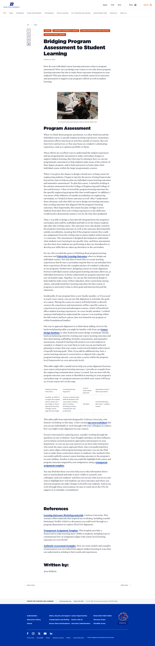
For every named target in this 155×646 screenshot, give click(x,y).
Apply (105, 5)
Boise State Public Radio (103, 616)
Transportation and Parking (59, 619)
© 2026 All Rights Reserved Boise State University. (100, 637)
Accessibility (40, 637)
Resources (113, 13)
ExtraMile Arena (99, 623)
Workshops (20, 13)
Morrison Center (100, 619)
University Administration (80, 623)
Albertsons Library (34, 619)
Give (119, 5)
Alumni (29, 623)
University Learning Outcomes (72, 256)
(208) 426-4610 (78, 601)
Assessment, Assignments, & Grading (66, 30)
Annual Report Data (100, 13)
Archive (47, 30)
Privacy (48, 637)
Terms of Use (30, 637)
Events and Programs (34, 13)
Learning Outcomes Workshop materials (63, 515)
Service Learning (62, 13)
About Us (123, 13)
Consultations (49, 13)
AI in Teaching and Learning (80, 13)
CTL (4, 13)
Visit (112, 5)
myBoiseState (32, 616)
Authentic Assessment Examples (60, 545)
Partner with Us (77, 619)
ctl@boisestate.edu (65, 601)
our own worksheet (97, 422)
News (11, 13)
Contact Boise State (78, 637)
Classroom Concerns (58, 637)
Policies (68, 637)
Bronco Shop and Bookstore (59, 623)
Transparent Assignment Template (61, 530)
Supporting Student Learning (55, 34)
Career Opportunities (79, 616)
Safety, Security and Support (59, 616)
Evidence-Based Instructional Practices (95, 30)
